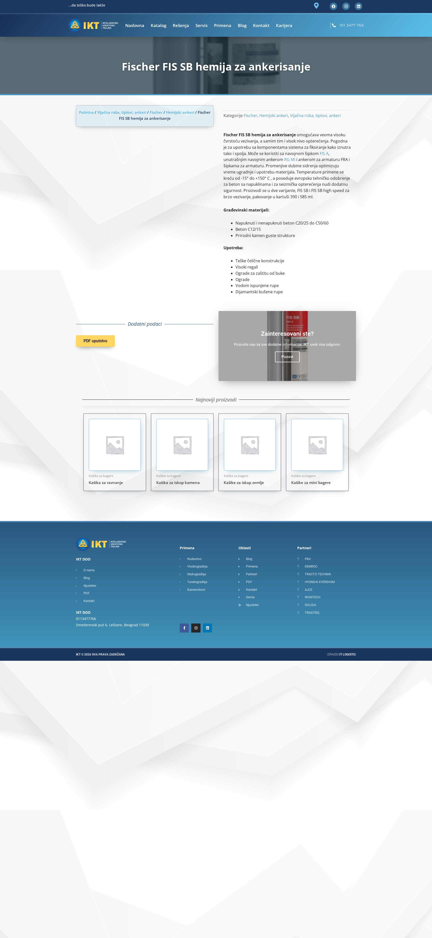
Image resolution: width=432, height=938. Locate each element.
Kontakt (261, 25)
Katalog (158, 25)
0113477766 (86, 618)
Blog (242, 25)
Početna (86, 112)
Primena (222, 25)
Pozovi (287, 356)
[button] (95, 341)
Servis (202, 25)
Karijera (284, 25)
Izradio (341, 654)
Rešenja (181, 25)
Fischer (156, 112)
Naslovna (134, 25)
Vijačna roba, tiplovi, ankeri (121, 112)
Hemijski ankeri (180, 112)
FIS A (324, 153)
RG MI (289, 159)
